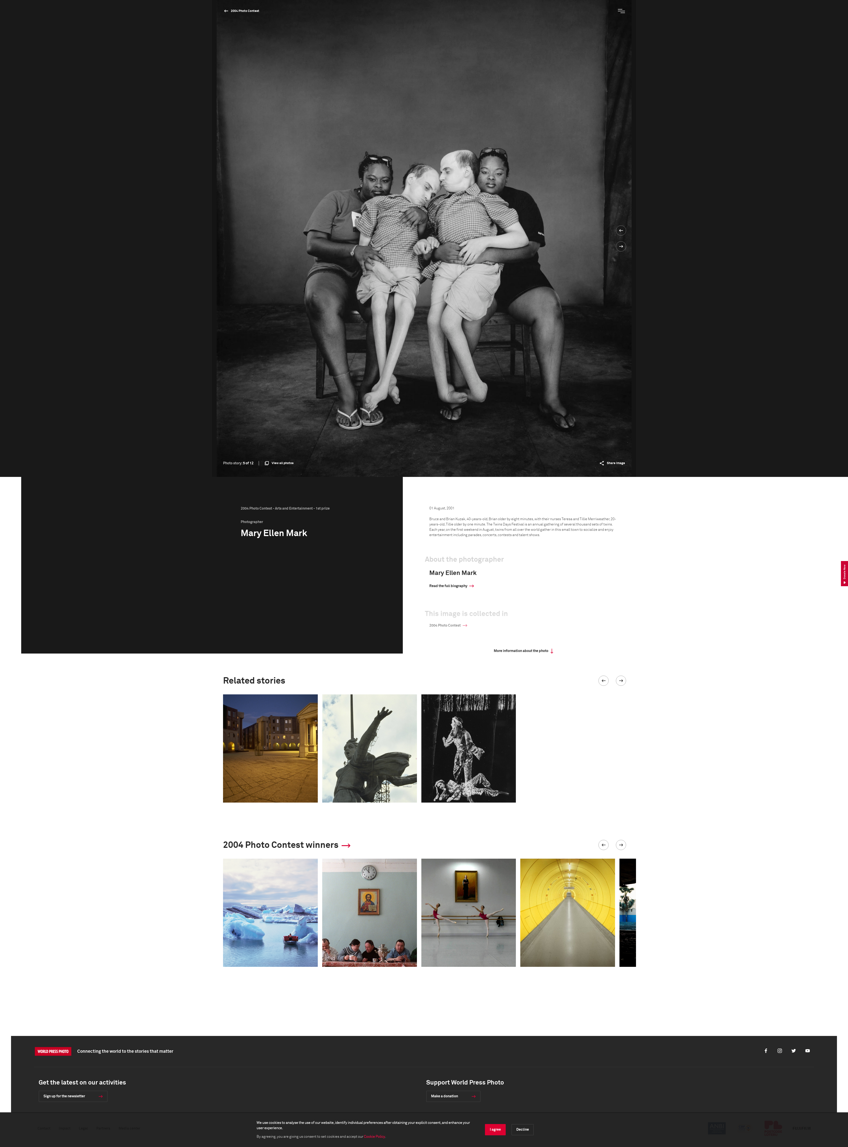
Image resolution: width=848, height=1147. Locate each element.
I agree (495, 1129)
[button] (603, 681)
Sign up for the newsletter (64, 1096)
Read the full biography (448, 586)
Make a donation (444, 1096)
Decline (522, 1129)
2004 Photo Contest (245, 11)
